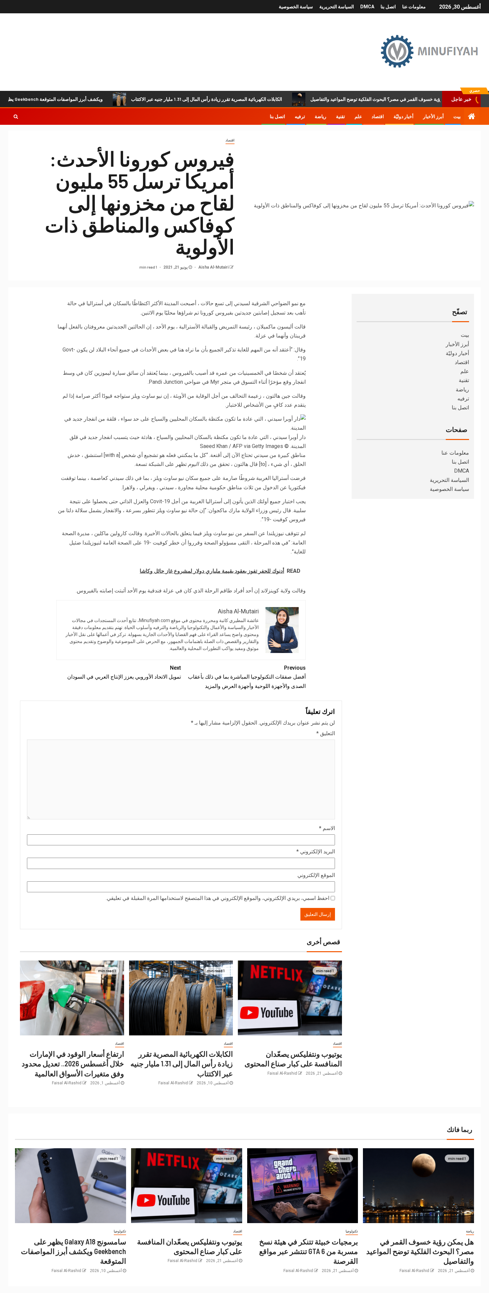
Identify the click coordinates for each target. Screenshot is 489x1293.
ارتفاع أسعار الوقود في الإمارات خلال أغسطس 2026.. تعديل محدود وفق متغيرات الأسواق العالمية (73, 1063)
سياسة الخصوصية (296, 6)
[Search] (16, 116)
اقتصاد (378, 116)
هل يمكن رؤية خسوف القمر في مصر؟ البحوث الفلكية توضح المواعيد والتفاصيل (420, 1251)
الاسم (327, 828)
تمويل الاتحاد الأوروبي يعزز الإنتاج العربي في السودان (124, 672)
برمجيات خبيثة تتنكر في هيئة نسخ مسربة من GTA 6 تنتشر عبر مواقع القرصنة (308, 1251)
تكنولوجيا (352, 1231)
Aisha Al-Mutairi (213, 267)
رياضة (320, 116)
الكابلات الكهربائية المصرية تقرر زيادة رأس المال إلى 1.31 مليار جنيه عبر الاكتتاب (236, 99)
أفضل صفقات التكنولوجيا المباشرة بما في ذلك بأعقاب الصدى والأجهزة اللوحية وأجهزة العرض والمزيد (247, 677)
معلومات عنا (414, 6)
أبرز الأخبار (433, 116)
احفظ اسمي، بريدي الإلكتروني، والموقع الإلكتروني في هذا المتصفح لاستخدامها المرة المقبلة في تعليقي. (217, 898)
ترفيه (300, 116)
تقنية (340, 116)
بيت (457, 116)
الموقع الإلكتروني (316, 875)
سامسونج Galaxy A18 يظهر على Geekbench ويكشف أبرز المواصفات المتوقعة (73, 1251)
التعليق (325, 733)
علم (358, 116)
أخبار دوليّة (403, 116)
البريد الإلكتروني (315, 851)
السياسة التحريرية (336, 6)
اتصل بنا (388, 6)
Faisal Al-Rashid (282, 1073)
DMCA (367, 6)
